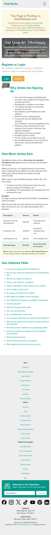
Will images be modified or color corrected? (23, 296)
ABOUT (25, 402)
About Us (25, 407)
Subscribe (41, 493)
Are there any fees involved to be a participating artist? (27, 327)
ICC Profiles (25, 389)
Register (18, 78)
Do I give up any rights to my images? (21, 293)
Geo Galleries (35, 25)
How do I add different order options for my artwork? (26, 286)
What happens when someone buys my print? (24, 344)
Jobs (25, 411)
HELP (25, 363)
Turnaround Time (25, 420)
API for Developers (25, 451)
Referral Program (25, 398)
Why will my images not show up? (19, 278)
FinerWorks (11, 3)
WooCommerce (26, 464)
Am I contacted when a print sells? (19, 314)
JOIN (29, 27)
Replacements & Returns (25, 429)
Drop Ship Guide (25, 447)
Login (6, 78)
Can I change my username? (17, 289)
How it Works (25, 376)
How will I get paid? (14, 303)
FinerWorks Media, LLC (24, 524)
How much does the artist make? (19, 307)
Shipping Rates (25, 416)
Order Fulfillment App (25, 455)
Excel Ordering (25, 460)
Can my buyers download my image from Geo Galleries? (28, 318)
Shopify (25, 469)
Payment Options (25, 381)
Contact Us (25, 367)
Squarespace (25, 473)
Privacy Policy (25, 434)
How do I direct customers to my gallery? (22, 340)
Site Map (25, 394)
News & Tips (25, 385)
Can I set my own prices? (16, 311)
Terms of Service (25, 425)
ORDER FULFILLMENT (25, 442)
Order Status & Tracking (25, 372)
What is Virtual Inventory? (16, 337)
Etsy (25, 478)
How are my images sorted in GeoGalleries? (23, 269)
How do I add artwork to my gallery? (20, 282)
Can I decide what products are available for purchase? (27, 300)
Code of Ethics (25, 438)
